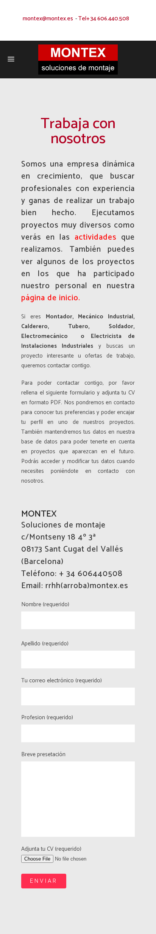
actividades (96, 237)
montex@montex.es (48, 18)
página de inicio (49, 298)
